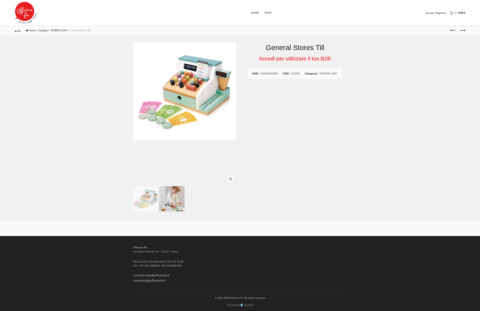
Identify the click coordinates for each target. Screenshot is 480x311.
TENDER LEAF (58, 30)
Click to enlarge (230, 179)
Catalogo (43, 30)
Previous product (453, 30)
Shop (268, 12)
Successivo (462, 30)
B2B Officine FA (233, 297)
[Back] (17, 30)
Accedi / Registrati (436, 13)
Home (255, 12)
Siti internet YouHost (240, 305)
